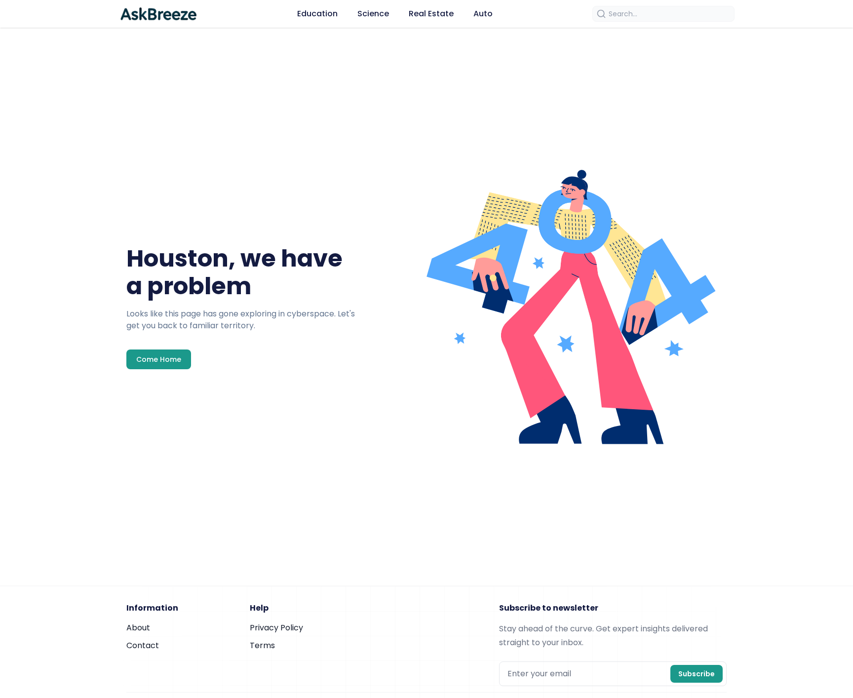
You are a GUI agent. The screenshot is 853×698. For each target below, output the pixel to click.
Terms (262, 645)
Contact (142, 645)
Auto (483, 13)
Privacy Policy (276, 627)
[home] (157, 14)
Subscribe (696, 674)
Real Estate (431, 13)
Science (373, 13)
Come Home (158, 359)
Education (317, 13)
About (138, 627)
